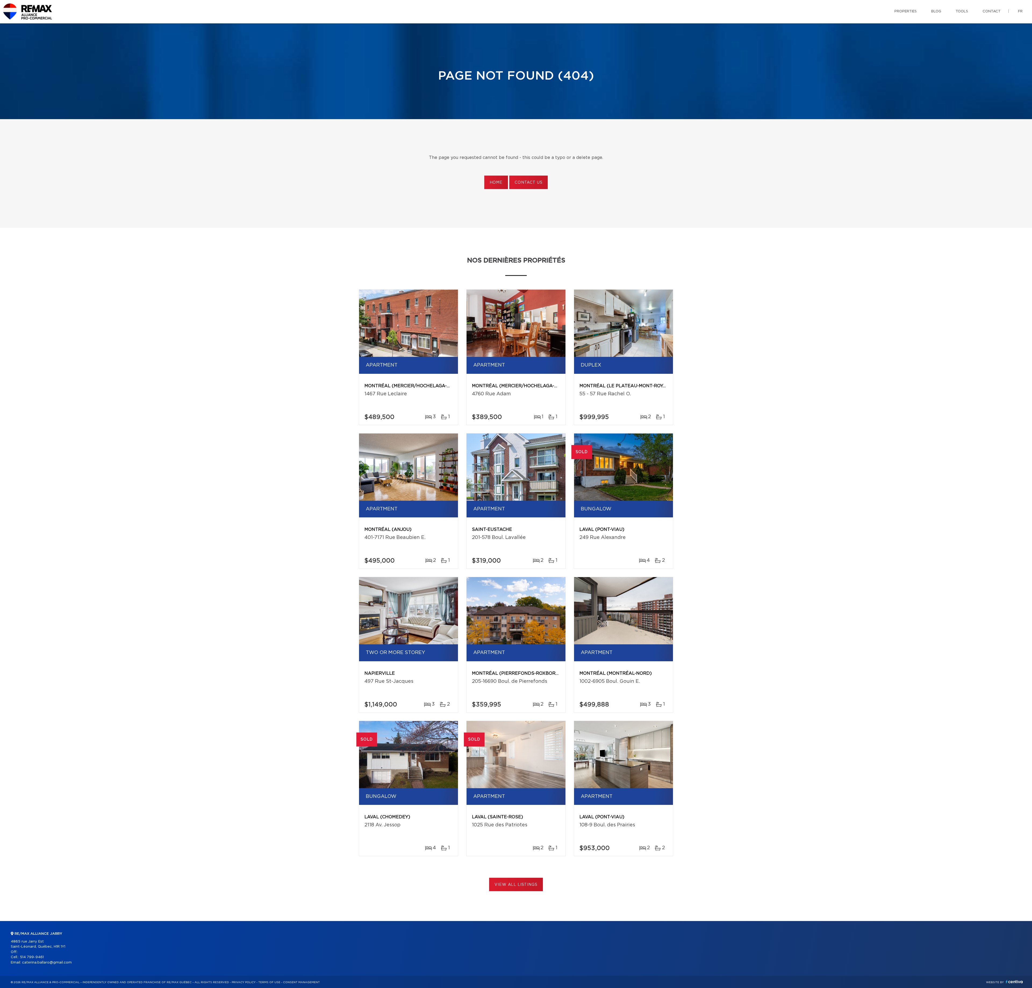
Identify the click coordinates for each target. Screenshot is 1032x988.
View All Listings (515, 885)
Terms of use (269, 982)
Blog (936, 11)
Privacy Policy (244, 982)
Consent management (301, 982)
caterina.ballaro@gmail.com (47, 962)
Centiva (1014, 981)
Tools (962, 11)
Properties (905, 11)
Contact (992, 11)
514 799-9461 (32, 957)
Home (496, 182)
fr (1020, 11)
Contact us (528, 182)
